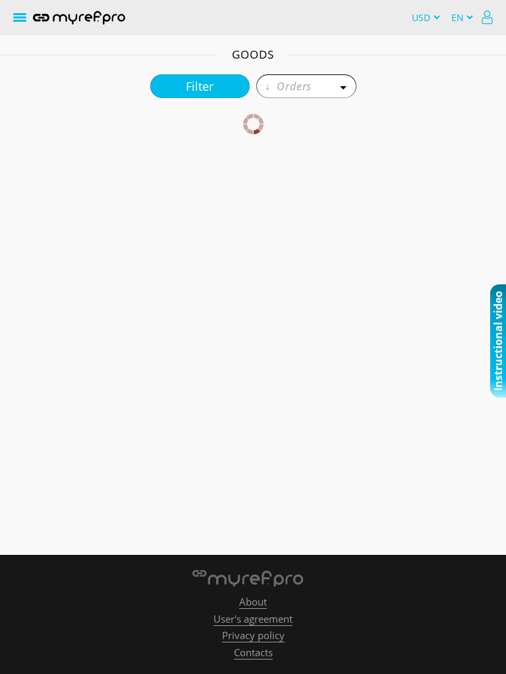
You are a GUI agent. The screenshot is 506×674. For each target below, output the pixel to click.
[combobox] (306, 86)
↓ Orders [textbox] (288, 86)
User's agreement (253, 618)
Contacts (253, 652)
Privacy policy (253, 635)
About (253, 601)
